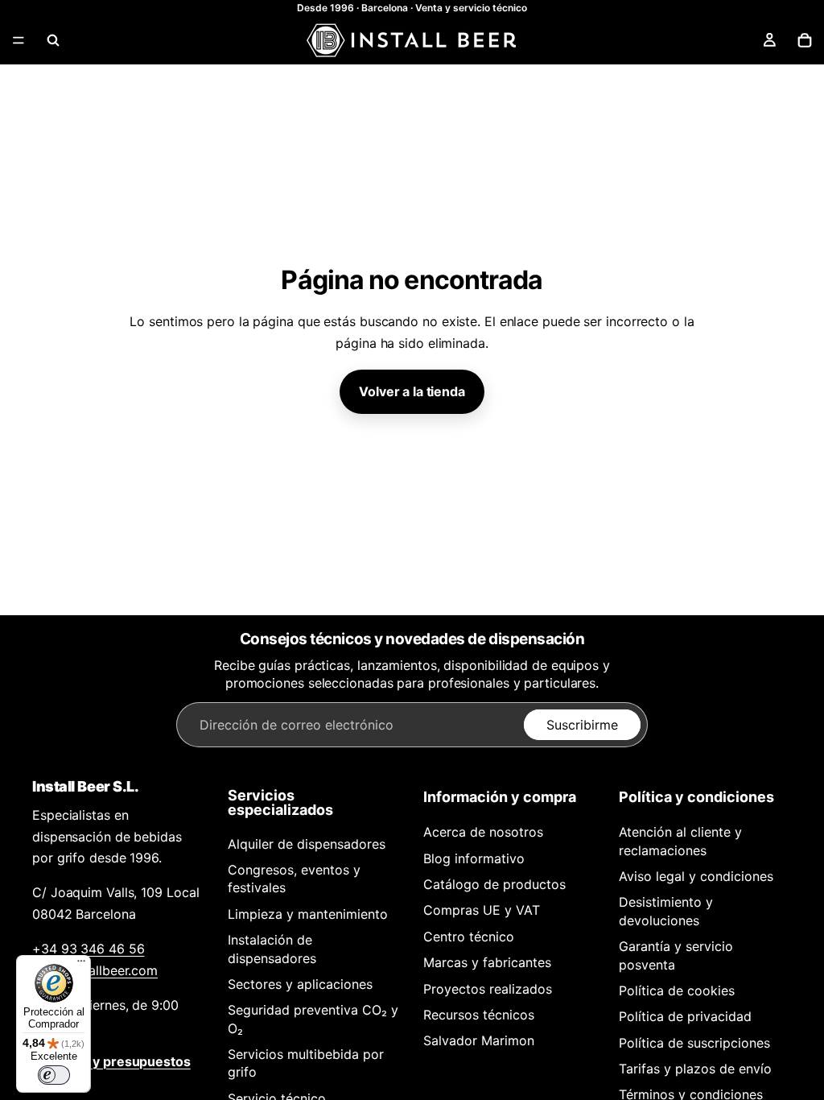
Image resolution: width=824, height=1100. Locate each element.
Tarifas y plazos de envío (695, 1069)
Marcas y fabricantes (487, 962)
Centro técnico (468, 936)
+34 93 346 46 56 (88, 949)
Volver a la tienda (411, 391)
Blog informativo (474, 858)
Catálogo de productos (494, 884)
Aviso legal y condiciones (696, 876)
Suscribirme (582, 725)
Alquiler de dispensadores (306, 844)
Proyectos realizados (487, 989)
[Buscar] (53, 40)
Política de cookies (677, 990)
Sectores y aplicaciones (300, 984)
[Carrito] (804, 40)
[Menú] (18, 40)
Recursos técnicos (478, 1015)
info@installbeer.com (95, 970)
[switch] (54, 1075)
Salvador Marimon (478, 1040)
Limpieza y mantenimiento (308, 914)
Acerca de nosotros (483, 832)
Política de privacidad (685, 1016)
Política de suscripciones (694, 1043)
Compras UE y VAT (481, 910)
